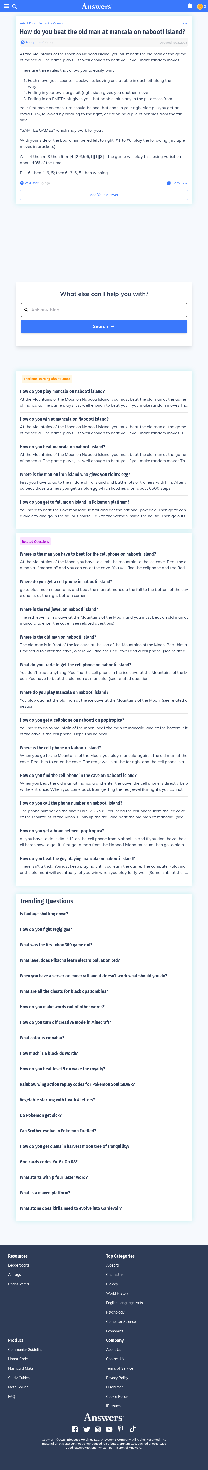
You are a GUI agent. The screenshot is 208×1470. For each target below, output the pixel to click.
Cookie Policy (117, 1396)
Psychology (115, 1312)
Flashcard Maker (21, 1368)
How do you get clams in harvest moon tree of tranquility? (74, 1146)
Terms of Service (119, 1368)
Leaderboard (18, 1265)
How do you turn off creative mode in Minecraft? (65, 1022)
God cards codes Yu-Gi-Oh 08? (49, 1162)
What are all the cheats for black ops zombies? (64, 991)
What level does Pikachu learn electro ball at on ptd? (70, 960)
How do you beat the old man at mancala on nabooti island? (102, 32)
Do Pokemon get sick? (41, 1115)
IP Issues (113, 1406)
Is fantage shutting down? (44, 914)
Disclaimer (114, 1387)
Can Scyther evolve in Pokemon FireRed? (58, 1131)
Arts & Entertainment (34, 23)
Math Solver (18, 1387)
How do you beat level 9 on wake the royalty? (62, 1069)
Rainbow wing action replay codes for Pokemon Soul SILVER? (77, 1084)
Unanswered (18, 1284)
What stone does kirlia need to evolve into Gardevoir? (71, 1208)
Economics (114, 1331)
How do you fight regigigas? (46, 929)
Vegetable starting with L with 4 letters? (57, 1100)
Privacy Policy (117, 1378)
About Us (113, 1349)
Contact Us (115, 1359)
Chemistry (114, 1274)
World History (117, 1293)
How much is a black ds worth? (49, 1053)
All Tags (14, 1274)
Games (58, 23)
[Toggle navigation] (6, 6)
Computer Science (121, 1321)
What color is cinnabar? (42, 1038)
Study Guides (19, 1378)
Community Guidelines (26, 1349)
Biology (112, 1284)
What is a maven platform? (45, 1193)
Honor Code (18, 1359)
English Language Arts (124, 1303)
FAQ (11, 1396)
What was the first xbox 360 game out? (56, 945)
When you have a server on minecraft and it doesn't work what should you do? (93, 976)
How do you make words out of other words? (62, 1007)
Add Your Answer (104, 195)
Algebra (112, 1265)
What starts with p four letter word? (54, 1177)
